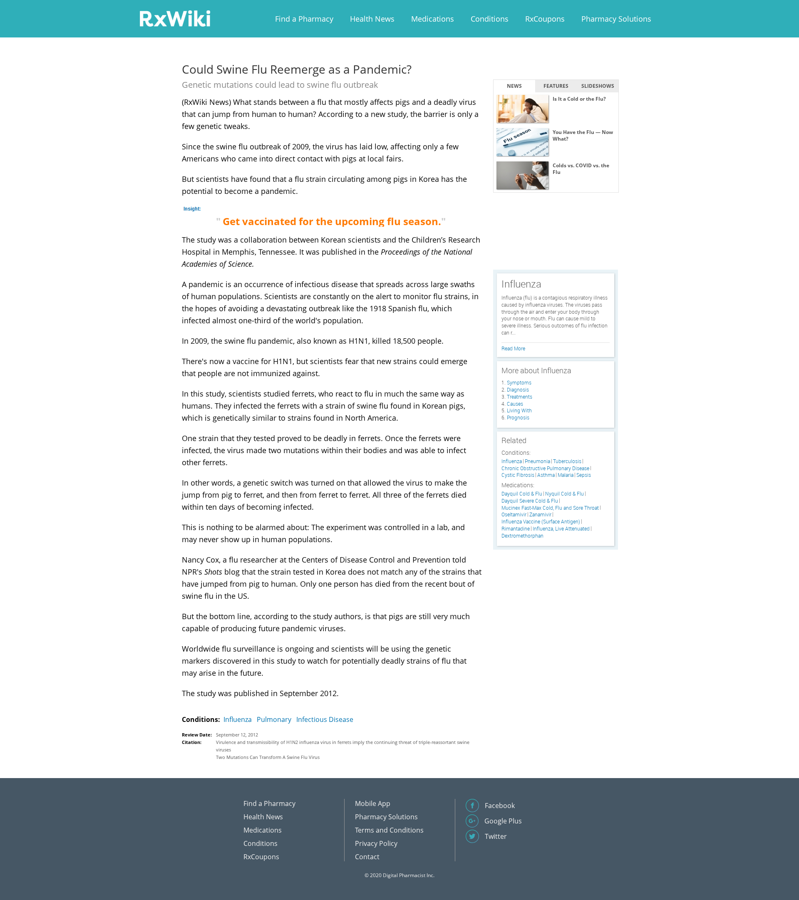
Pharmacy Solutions (616, 19)
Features (555, 85)
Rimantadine (515, 528)
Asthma (546, 475)
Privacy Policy (376, 843)
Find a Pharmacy (304, 19)
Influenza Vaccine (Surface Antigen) (540, 521)
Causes (515, 403)
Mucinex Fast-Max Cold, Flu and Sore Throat (550, 508)
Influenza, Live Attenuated (561, 528)
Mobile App (372, 803)
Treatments (519, 396)
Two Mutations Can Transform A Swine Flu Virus (268, 757)
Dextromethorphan (522, 535)
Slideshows (597, 85)
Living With (519, 410)
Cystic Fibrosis (517, 475)
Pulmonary (274, 719)
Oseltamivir (513, 514)
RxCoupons (545, 19)
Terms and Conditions (389, 830)
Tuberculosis (567, 461)
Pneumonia (537, 461)
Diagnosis (518, 389)
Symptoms (519, 382)
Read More (513, 348)
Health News (372, 19)
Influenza (237, 719)
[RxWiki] (174, 18)
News (514, 85)
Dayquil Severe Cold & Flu (529, 500)
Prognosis (518, 417)
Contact (367, 856)
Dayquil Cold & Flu (521, 493)
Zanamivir (540, 514)
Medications (432, 19)
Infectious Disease (324, 719)
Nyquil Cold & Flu (564, 493)
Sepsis (583, 475)
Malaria (565, 475)
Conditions (490, 19)
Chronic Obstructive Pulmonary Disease (545, 468)
